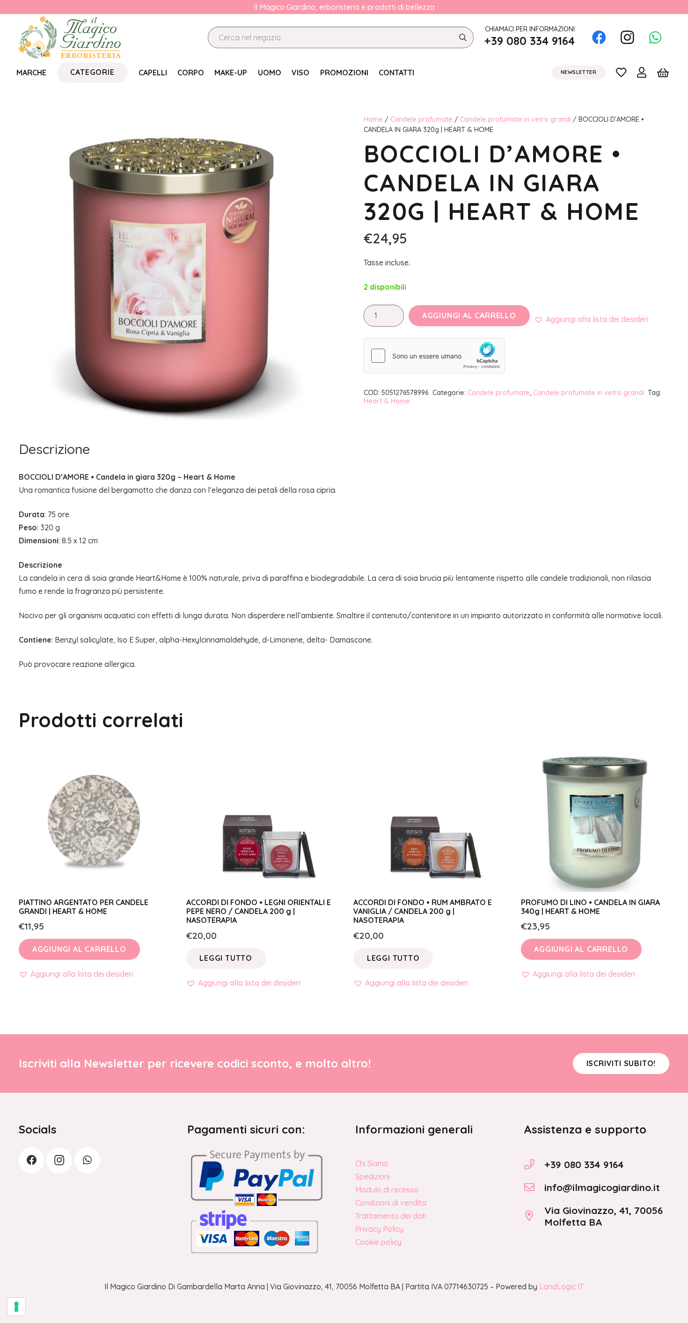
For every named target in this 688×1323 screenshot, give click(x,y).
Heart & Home (387, 401)
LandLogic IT (561, 1286)
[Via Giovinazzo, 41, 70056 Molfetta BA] (534, 1216)
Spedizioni (372, 1176)
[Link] (621, 72)
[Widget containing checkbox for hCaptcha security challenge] (434, 355)
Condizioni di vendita (390, 1202)
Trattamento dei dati (390, 1216)
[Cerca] (462, 37)
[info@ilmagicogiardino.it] (534, 1187)
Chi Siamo (371, 1163)
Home (373, 119)
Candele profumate (421, 119)
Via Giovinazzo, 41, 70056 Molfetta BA (603, 1216)
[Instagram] (627, 37)
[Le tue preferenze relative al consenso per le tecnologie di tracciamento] (16, 1307)
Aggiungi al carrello (469, 315)
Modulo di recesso (386, 1189)
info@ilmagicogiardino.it (602, 1187)
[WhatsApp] (655, 37)
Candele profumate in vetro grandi (515, 119)
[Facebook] (599, 37)
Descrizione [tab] (54, 448)
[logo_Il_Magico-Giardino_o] (70, 37)
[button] (591, 319)
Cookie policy (378, 1242)
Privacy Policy (379, 1229)
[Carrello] (662, 72)
